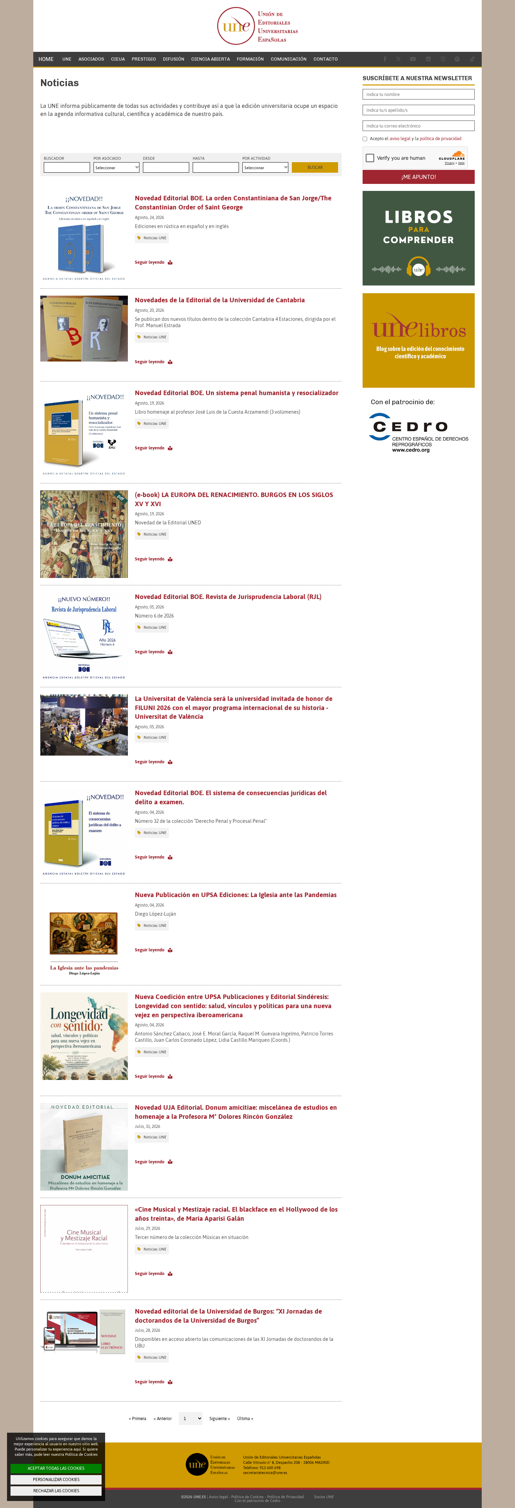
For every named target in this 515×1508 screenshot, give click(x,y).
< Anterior (162, 1418)
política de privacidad (440, 138)
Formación (250, 59)
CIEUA (118, 59)
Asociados (91, 59)
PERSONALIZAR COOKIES (56, 1479)
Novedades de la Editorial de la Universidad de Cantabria (220, 300)
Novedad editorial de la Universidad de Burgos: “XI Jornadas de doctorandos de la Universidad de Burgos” (228, 1315)
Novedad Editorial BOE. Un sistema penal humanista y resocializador (236, 393)
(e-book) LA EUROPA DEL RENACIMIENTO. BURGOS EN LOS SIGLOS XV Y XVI (234, 499)
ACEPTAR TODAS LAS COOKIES (56, 1468)
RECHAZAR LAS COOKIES (56, 1490)
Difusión (173, 59)
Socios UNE (323, 1497)
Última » (245, 1418)
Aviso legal (218, 1497)
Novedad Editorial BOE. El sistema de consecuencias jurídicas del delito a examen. (231, 797)
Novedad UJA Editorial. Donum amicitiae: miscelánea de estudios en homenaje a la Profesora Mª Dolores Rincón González (236, 1111)
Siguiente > (220, 1418)
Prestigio (144, 59)
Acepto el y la (415, 138)
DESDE (149, 158)
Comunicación (289, 59)
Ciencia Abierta (210, 59)
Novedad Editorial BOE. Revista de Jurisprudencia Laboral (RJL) (228, 596)
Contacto (326, 59)
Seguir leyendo (149, 262)
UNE (66, 59)
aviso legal (400, 138)
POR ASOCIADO (107, 158)
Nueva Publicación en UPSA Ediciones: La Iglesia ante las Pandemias (236, 894)
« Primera (137, 1418)
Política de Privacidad (285, 1497)
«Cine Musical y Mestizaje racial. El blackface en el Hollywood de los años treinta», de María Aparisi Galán (236, 1213)
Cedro (275, 1501)
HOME (46, 59)
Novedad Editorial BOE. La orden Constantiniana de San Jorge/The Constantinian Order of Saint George (233, 202)
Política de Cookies (247, 1497)
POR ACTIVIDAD (256, 158)
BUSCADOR (54, 158)
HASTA (199, 158)
